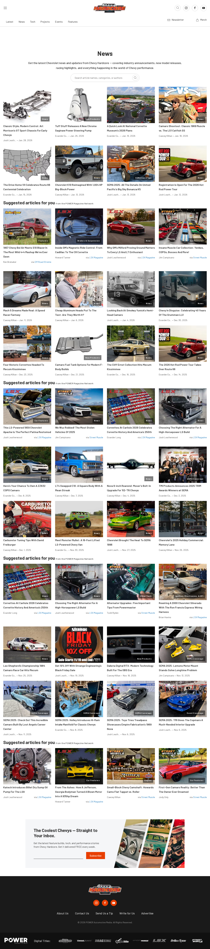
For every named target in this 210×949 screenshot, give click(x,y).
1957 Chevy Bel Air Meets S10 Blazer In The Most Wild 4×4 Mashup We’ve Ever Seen (25, 252)
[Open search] (178, 8)
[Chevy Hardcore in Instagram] (96, 903)
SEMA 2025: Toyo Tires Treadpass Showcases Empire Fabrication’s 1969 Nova (129, 724)
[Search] (135, 78)
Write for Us (127, 913)
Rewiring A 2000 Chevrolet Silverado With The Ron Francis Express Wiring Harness (180, 607)
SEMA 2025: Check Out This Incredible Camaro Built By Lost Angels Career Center (25, 724)
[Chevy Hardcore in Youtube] (114, 903)
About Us (62, 913)
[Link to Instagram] (186, 8)
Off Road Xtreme (43, 261)
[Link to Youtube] (203, 8)
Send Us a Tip (104, 913)
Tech (32, 21)
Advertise (147, 913)
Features (73, 21)
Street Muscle (200, 257)
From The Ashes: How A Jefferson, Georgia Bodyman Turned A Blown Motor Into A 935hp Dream (78, 792)
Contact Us (82, 913)
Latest (9, 21)
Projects (45, 21)
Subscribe (96, 855)
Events (59, 21)
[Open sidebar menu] (5, 8)
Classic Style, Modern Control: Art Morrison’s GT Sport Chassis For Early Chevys (25, 130)
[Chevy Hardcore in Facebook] (105, 903)
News (22, 21)
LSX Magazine (96, 257)
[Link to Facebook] (195, 8)
